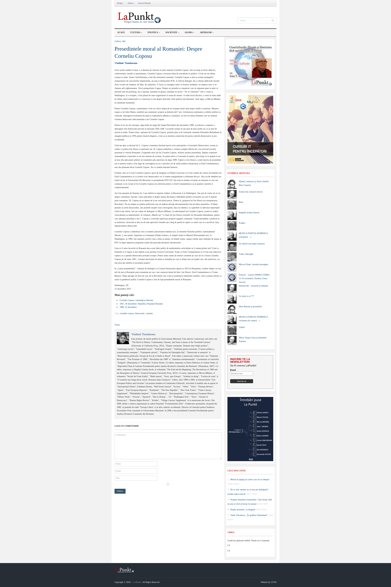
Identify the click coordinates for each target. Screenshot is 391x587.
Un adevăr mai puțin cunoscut (252, 244)
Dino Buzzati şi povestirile (250, 306)
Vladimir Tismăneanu (126, 63)
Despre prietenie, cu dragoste (242, 509)
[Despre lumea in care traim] (140, 17)
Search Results (144, 3)
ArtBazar (204, 33)
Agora (187, 33)
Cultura (133, 33)
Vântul (242, 327)
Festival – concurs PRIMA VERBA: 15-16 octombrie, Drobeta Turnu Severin (254, 278)
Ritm (241, 202)
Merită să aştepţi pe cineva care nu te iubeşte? (250, 479)
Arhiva (130, 3)
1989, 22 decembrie (128, 307)
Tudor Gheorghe (246, 254)
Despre (120, 3)
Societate (170, 33)
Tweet (117, 325)
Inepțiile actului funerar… (250, 212)
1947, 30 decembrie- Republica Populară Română (141, 304)
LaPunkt (137, 582)
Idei (124, 41)
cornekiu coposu (127, 313)
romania (149, 313)
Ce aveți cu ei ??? (246, 296)
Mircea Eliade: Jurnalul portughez (253, 264)
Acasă (121, 32)
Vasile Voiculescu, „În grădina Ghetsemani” (249, 515)
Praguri (242, 223)
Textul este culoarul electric (251, 192)
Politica (151, 33)
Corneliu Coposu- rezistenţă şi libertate (136, 300)
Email (233, 370)
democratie (139, 313)
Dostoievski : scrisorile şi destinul (253, 286)
